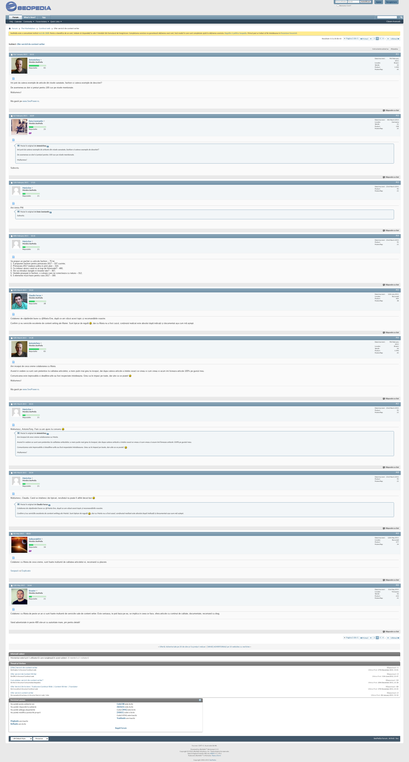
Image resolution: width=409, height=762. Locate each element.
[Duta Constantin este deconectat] (19, 127)
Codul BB (120, 704)
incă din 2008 (44, 33)
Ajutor (379, 2)
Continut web (44, 28)
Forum (16, 17)
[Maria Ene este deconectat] (16, 190)
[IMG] (124, 710)
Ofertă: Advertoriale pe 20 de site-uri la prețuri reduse (182, 647)
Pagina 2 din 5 (352, 39)
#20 (397, 585)
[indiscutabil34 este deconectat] (19, 545)
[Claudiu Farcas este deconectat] (19, 301)
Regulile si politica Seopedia (236, 33)
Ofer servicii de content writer (31, 44)
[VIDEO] (120, 713)
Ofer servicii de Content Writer (24, 674)
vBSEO (212, 753)
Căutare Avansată (393, 21)
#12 (397, 116)
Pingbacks (15, 721)
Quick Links (55, 22)
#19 (397, 533)
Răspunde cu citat (392, 110)
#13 (397, 182)
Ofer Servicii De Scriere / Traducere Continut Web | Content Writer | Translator (44, 687)
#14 (397, 236)
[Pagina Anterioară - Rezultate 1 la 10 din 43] (371, 38)
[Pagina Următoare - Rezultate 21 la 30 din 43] (388, 38)
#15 (397, 290)
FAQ (11, 22)
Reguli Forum (121, 728)
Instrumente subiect (379, 49)
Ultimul (394, 39)
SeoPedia (212, 760)
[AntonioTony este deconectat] (19, 66)
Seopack (15, 571)
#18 (397, 472)
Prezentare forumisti (289, 33)
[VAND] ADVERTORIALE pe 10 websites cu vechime (228, 647)
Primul (365, 39)
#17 (397, 404)
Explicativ (26, 571)
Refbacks (14, 724)
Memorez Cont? (345, 6)
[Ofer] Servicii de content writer (24, 668)
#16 (397, 338)
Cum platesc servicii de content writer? (27, 680)
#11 (397, 54)
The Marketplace (28, 28)
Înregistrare (391, 2)
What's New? (30, 17)
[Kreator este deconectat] (19, 596)
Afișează (393, 49)
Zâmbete (121, 707)
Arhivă (391, 738)
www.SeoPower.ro (31, 101)
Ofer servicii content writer (22, 693)
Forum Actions (41, 22)
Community (27, 22)
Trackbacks (121, 718)
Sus (397, 738)
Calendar (18, 22)
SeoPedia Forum (380, 738)
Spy (44, 17)
